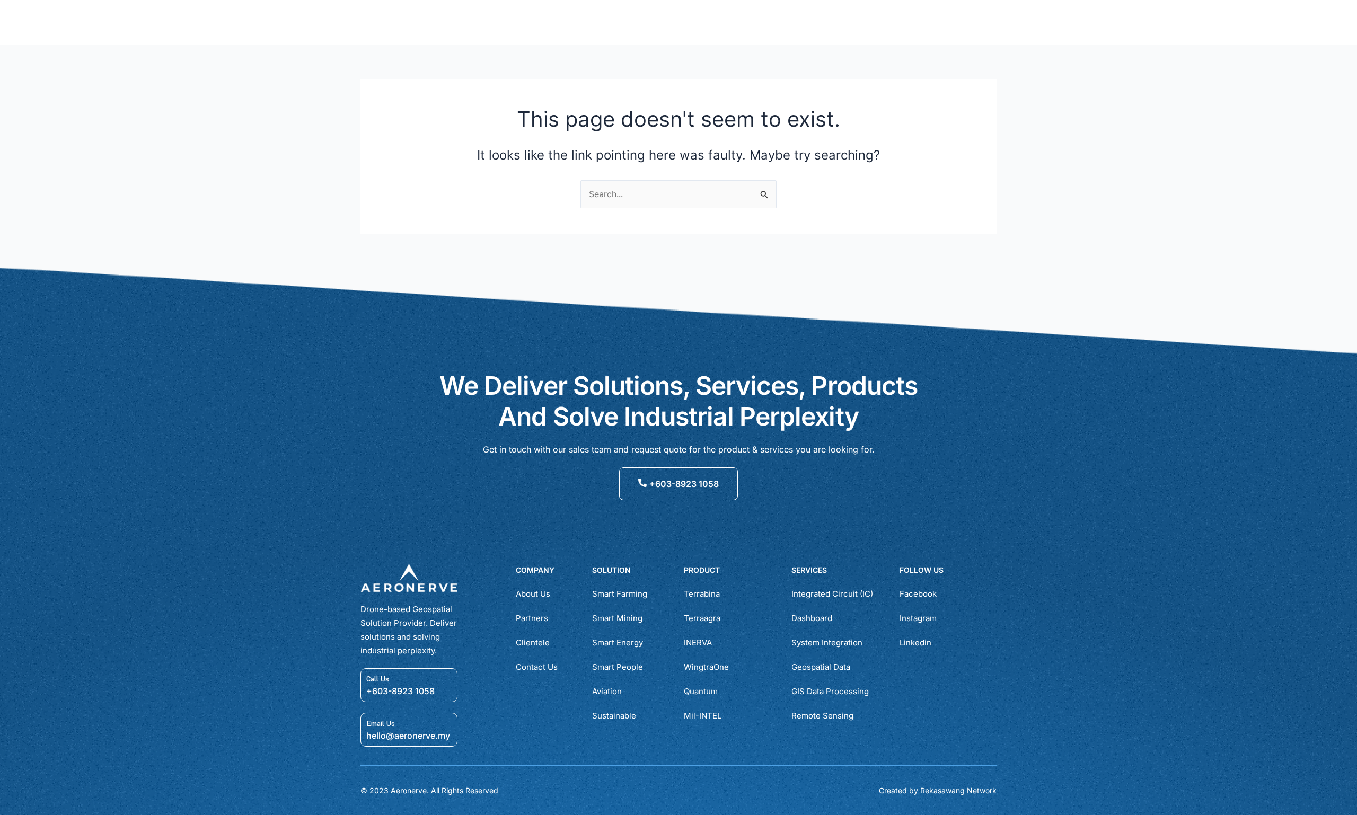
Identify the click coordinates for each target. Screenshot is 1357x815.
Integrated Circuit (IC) (832, 594)
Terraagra (702, 618)
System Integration (826, 642)
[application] (619, 22)
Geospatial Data (820, 667)
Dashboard (811, 618)
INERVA (698, 642)
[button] (964, 22)
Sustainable (614, 716)
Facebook (918, 594)
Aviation (607, 691)
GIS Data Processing (830, 691)
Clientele (533, 642)
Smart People (617, 667)
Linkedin (915, 642)
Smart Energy (617, 642)
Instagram (918, 618)
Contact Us (537, 667)
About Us (533, 594)
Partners (532, 618)
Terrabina (702, 594)
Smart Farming (619, 594)
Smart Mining (617, 618)
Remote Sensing (822, 716)
